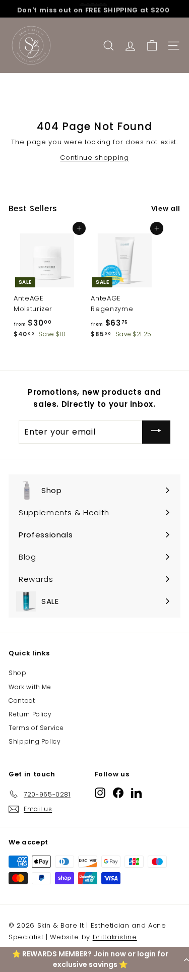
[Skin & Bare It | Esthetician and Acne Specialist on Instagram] (100, 792)
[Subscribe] (156, 431)
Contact (22, 700)
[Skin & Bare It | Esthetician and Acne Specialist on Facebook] (118, 792)
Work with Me (30, 687)
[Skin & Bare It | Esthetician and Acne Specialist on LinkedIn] (136, 792)
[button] (94, 959)
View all (165, 208)
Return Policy (30, 714)
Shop (18, 673)
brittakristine (115, 937)
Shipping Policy (35, 741)
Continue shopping (94, 157)
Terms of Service (36, 727)
